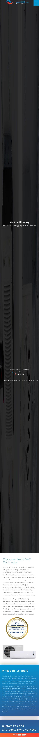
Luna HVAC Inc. (22, 2)
